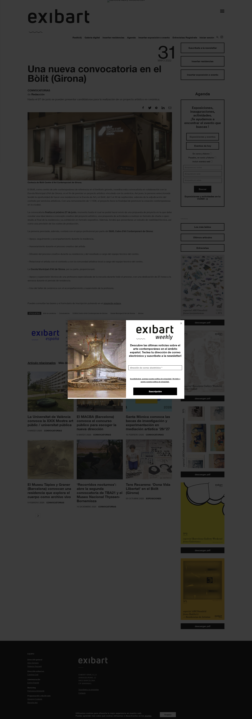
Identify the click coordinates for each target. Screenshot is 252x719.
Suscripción (155, 391)
